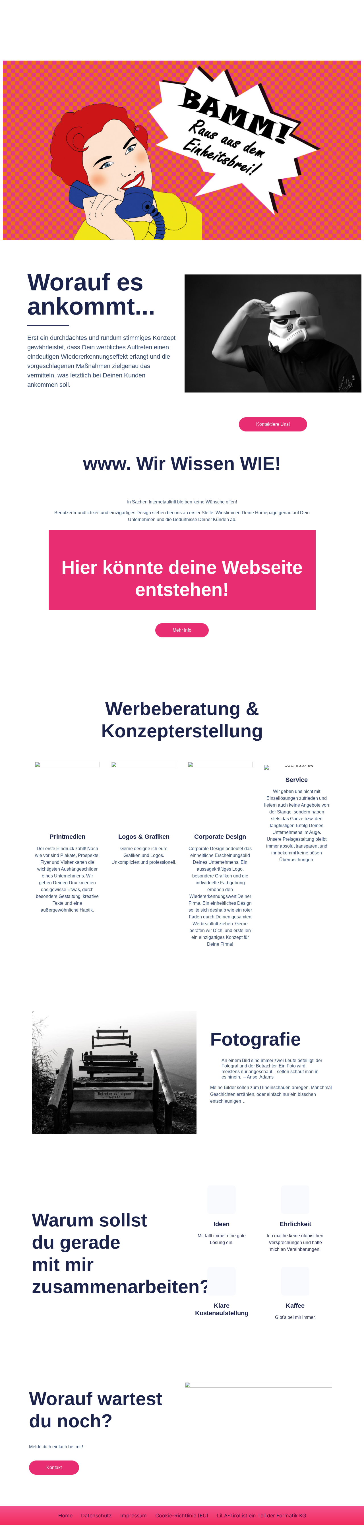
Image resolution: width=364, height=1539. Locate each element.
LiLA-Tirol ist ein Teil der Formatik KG (261, 1516)
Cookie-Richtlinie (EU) (181, 1516)
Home (65, 1516)
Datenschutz (96, 1516)
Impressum (133, 1516)
